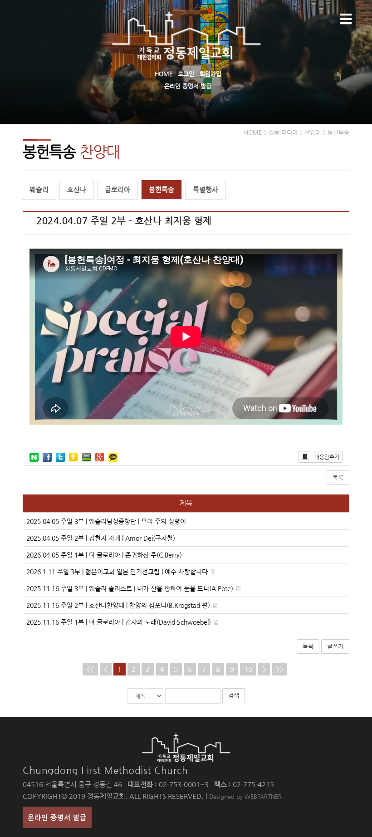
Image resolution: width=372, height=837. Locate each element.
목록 (338, 477)
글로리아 (117, 189)
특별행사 (205, 189)
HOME (163, 73)
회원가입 (210, 73)
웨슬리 (39, 189)
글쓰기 (335, 646)
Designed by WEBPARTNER (245, 796)
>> (279, 669)
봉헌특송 (161, 189)
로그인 (186, 73)
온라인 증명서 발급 (187, 86)
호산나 (76, 189)
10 (248, 669)
